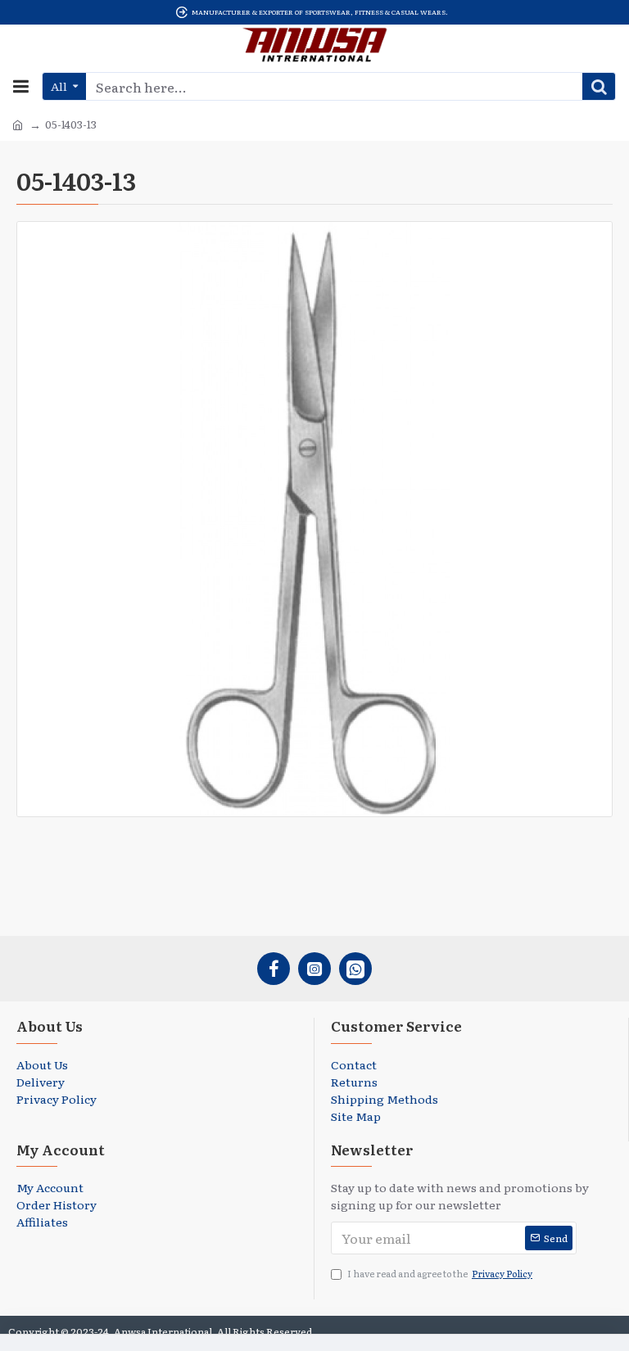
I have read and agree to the (439, 1273)
